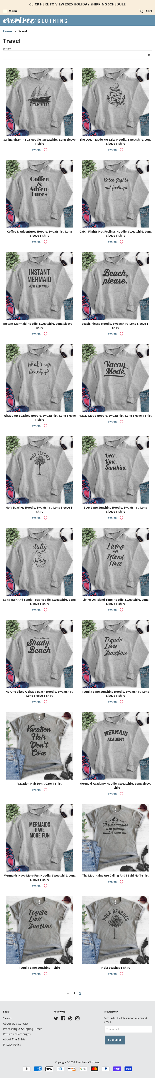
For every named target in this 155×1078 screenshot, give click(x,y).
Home (7, 31)
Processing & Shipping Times (22, 1029)
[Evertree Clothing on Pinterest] (70, 1019)
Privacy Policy (12, 1044)
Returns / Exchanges (17, 1034)
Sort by (7, 48)
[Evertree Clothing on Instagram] (77, 1019)
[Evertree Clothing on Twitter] (56, 1019)
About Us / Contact (15, 1023)
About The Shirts (14, 1039)
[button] (45, 150)
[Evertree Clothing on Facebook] (63, 1019)
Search (7, 1018)
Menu (12, 11)
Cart (148, 11)
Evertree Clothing (87, 1062)
